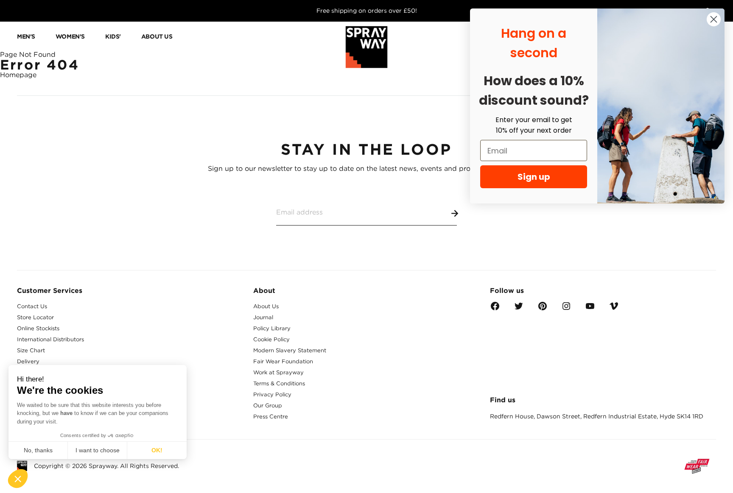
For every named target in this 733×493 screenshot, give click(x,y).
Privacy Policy (272, 394)
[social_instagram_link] (566, 309)
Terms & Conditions (279, 383)
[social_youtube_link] (590, 309)
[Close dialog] (713, 19)
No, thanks (38, 450)
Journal (263, 317)
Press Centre (270, 416)
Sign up (534, 177)
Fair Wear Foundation (283, 361)
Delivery (28, 361)
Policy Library (272, 328)
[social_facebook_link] (495, 309)
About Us (266, 306)
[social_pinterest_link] (542, 309)
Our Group (267, 405)
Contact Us (32, 306)
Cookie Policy (271, 339)
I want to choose (98, 450)
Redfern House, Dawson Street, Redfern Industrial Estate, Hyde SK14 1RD (596, 416)
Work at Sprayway (278, 372)
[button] (18, 478)
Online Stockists (38, 328)
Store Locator (35, 317)
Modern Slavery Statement (289, 350)
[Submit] (453, 212)
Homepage (18, 75)
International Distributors (50, 339)
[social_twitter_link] (519, 309)
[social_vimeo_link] (614, 309)
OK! (156, 450)
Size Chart (31, 350)
